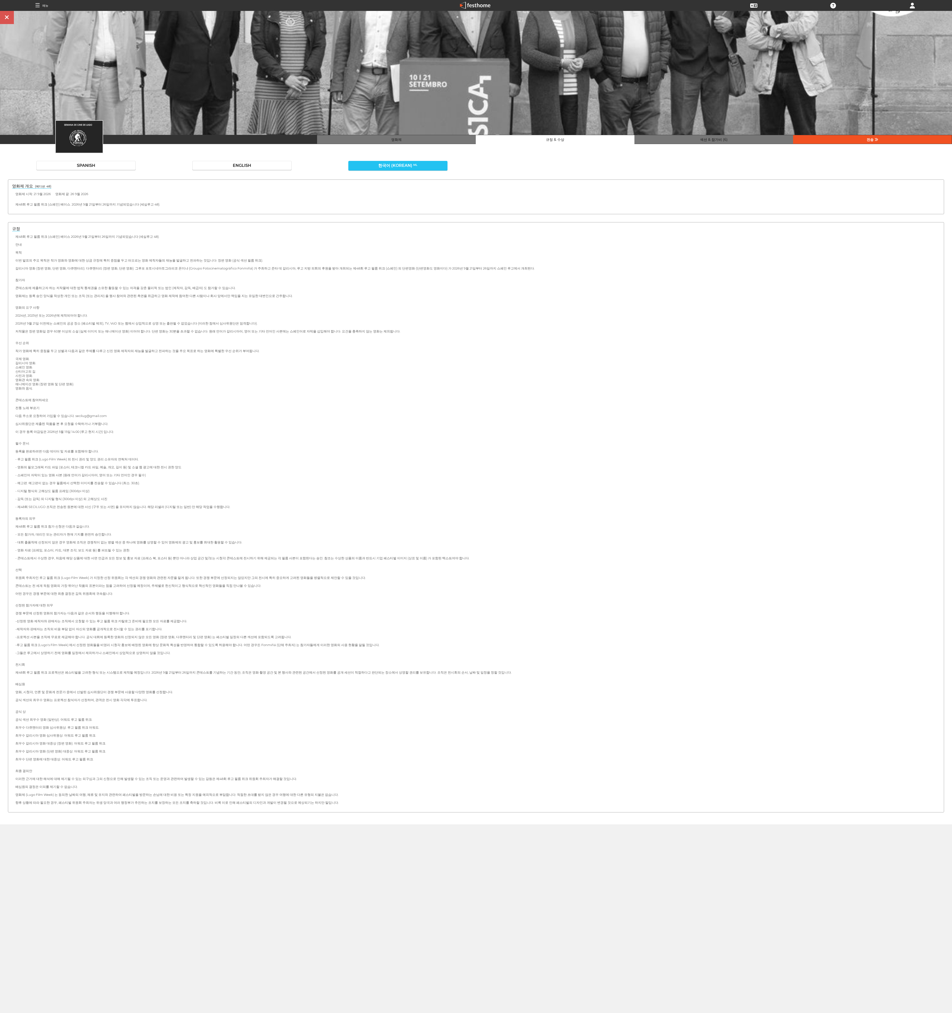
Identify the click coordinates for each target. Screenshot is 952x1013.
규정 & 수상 (555, 139)
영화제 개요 (31, 186)
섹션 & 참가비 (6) (714, 139)
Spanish (86, 165)
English (242, 165)
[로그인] (912, 5)
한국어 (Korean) (397, 165)
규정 (16, 228)
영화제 (396, 139)
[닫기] (7, 17)
